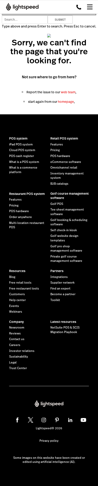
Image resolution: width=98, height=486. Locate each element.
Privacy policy (49, 441)
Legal (13, 363)
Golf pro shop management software (66, 248)
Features (56, 144)
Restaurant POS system (27, 193)
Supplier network (62, 283)
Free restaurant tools (24, 289)
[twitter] (30, 420)
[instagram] (44, 420)
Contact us (16, 339)
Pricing (55, 150)
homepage (66, 101)
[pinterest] (57, 420)
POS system (18, 138)
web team (68, 92)
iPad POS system (21, 144)
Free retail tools (20, 283)
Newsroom (16, 328)
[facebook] (17, 420)
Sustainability (18, 357)
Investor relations (21, 351)
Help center (17, 300)
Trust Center (18, 368)
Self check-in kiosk (63, 230)
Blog (12, 277)
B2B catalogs (59, 184)
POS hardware (60, 156)
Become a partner (62, 294)
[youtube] (83, 420)
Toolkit (55, 300)
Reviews (15, 333)
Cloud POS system (22, 150)
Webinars (15, 312)
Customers (17, 294)
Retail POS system (64, 138)
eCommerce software (65, 162)
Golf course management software (69, 195)
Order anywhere (20, 217)
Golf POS (56, 204)
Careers (14, 345)
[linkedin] (70, 420)
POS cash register (21, 156)
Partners (57, 271)
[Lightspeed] (21, 7)
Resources (17, 271)
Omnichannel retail (63, 168)
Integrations (59, 277)
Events (14, 306)
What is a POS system (24, 162)
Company (16, 321)
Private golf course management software (66, 259)
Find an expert (60, 289)
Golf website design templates (64, 238)
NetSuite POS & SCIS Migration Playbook (65, 330)
